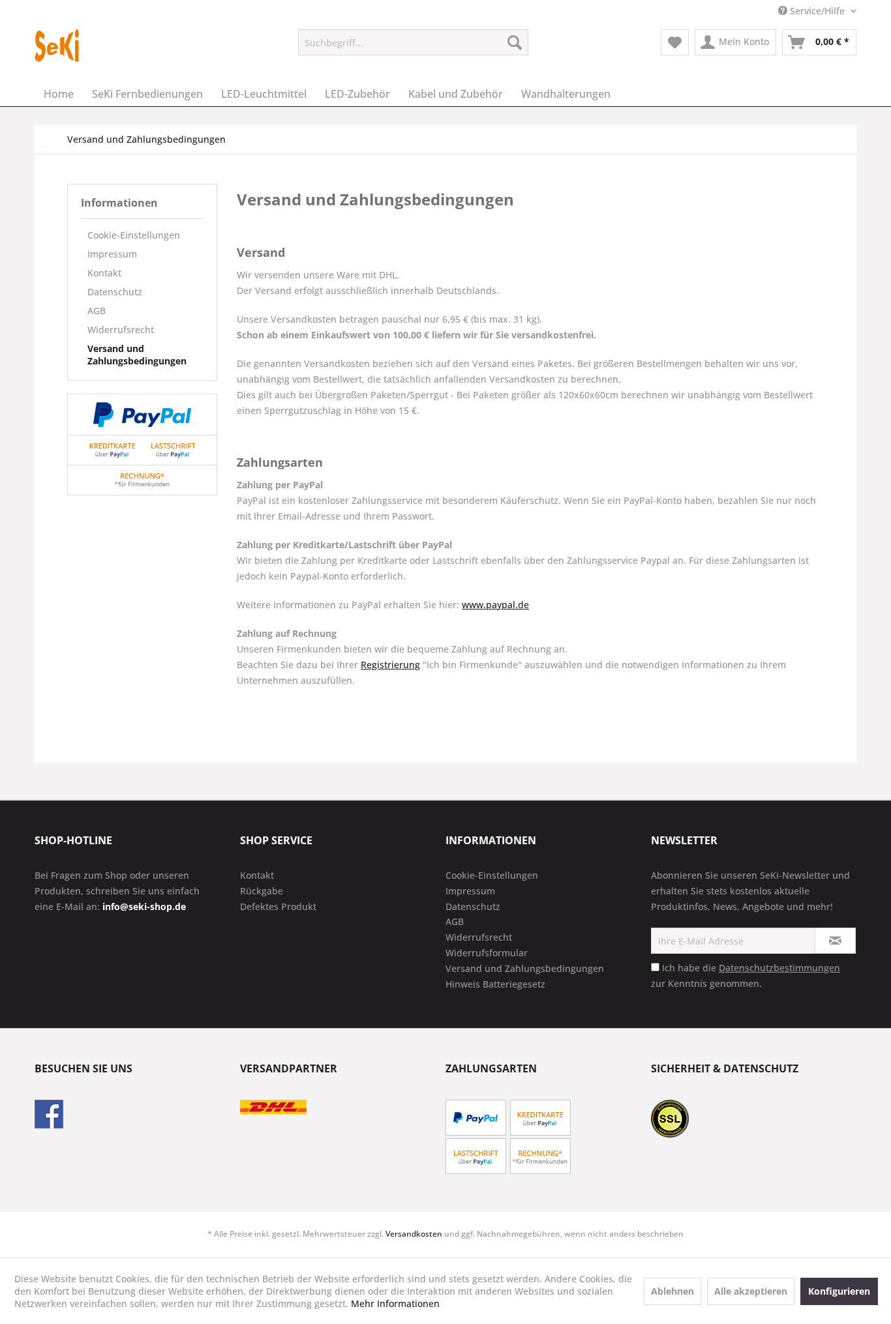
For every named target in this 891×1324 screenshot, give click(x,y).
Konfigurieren (839, 1291)
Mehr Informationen (395, 1303)
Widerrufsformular (487, 953)
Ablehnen (672, 1291)
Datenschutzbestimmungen (779, 968)
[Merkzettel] (675, 42)
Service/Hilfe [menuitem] (817, 11)
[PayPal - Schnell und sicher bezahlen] (142, 414)
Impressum (112, 254)
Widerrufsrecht (120, 329)
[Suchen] (514, 42)
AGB (96, 310)
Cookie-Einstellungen (133, 235)
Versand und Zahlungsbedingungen (137, 354)
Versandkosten (413, 1233)
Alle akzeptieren (750, 1291)
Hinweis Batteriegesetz (495, 984)
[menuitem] (413, 42)
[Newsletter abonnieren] (835, 941)
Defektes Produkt (278, 906)
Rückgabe (261, 891)
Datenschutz (114, 292)
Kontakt (104, 273)
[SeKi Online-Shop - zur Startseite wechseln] (57, 45)
